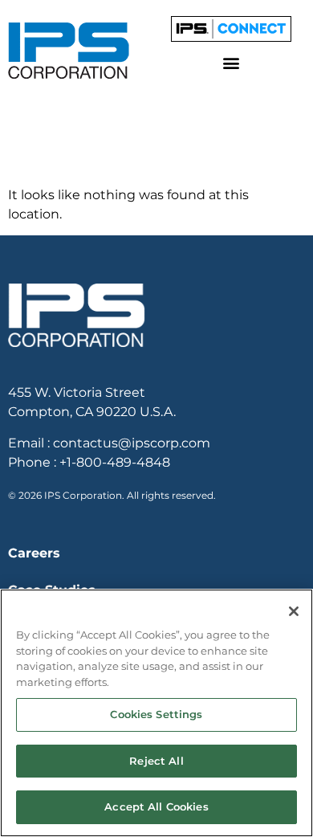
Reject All (156, 760)
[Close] (293, 611)
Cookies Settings (156, 714)
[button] (230, 63)
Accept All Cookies (156, 806)
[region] (156, 713)
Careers (34, 553)
